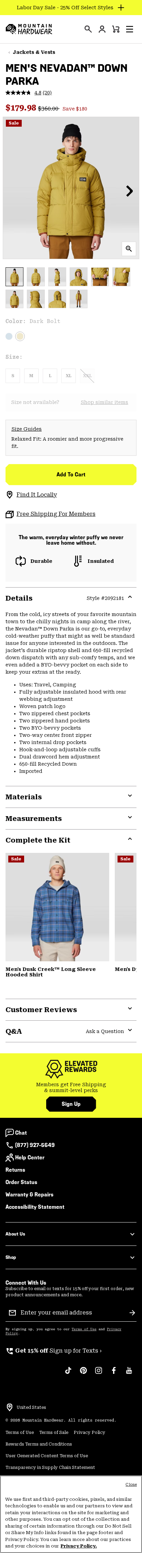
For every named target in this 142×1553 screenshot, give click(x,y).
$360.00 (49, 108)
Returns (15, 1170)
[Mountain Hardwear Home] (29, 29)
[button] (129, 29)
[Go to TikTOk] (68, 1373)
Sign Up (71, 1104)
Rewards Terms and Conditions (39, 1444)
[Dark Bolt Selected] (20, 336)
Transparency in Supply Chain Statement (50, 1467)
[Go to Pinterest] (83, 1373)
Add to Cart (71, 474)
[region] (71, 1514)
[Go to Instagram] (98, 1373)
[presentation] (88, 29)
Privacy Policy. (79, 1546)
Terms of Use (84, 1329)
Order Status (21, 1182)
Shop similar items (104, 402)
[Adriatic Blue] (9, 336)
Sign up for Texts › (54, 1350)
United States (31, 1407)
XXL (87, 375)
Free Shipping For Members (56, 514)
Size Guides (26, 429)
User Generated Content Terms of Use (47, 1455)
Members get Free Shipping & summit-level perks (71, 1087)
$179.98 (22, 108)
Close (131, 1484)
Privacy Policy (89, 1432)
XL (68, 375)
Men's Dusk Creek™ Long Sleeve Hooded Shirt (51, 971)
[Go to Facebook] (113, 1373)
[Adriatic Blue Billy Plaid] (57, 907)
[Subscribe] (132, 1313)
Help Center (29, 1157)
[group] (71, 1088)
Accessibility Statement (35, 1207)
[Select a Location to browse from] (10, 1407)
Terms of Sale (53, 1432)
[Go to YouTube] (128, 1373)
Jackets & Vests (34, 52)
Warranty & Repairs (29, 1194)
